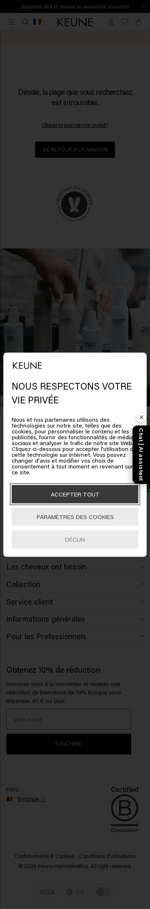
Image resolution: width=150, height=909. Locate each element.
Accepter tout (75, 494)
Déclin (75, 539)
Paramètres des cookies (75, 516)
